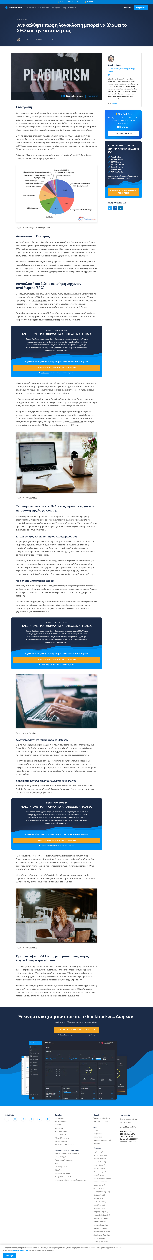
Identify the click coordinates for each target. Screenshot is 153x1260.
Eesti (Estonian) (99, 1205)
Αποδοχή (9, 1256)
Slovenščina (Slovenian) (101, 1232)
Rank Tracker (59, 1118)
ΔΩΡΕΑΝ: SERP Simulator (64, 1145)
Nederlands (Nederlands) (102, 1172)
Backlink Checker (61, 1131)
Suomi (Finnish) (99, 1208)
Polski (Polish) (98, 1175)
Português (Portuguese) (102, 1178)
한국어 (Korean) (99, 1238)
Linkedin (40, 1119)
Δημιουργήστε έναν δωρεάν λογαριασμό (57, 368)
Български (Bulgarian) (101, 1192)
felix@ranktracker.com (128, 1141)
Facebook (7, 1119)
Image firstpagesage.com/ (39, 227)
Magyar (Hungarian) (100, 1212)
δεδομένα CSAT (76, 421)
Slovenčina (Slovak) (100, 1228)
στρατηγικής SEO (39, 300)
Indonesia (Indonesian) (101, 1215)
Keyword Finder (61, 1121)
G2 (48, 1119)
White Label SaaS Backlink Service (67, 1153)
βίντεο (90, 252)
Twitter (31, 1119)
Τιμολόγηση (55, 8)
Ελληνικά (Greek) (99, 1202)
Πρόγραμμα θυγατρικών (64, 1160)
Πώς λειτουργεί (43, 8)
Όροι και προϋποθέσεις (102, 1118)
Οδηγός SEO (59, 1170)
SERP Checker (60, 1125)
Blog (64, 8)
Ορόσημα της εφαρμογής (102, 1140)
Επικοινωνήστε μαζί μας (128, 1119)
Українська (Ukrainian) (101, 1235)
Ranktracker (13, 7)
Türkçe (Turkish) (99, 1185)
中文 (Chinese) (98, 1188)
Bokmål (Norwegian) (100, 1242)
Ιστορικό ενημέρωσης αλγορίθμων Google (70, 1180)
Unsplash (33, 497)
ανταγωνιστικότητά (34, 149)
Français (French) (99, 1162)
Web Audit (59, 1128)
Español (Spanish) (99, 1158)
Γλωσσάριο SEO (61, 1167)
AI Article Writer (61, 1141)
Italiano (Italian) (99, 1165)
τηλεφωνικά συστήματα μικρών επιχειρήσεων (70, 120)
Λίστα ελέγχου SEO (62, 1138)
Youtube (15, 1119)
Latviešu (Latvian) (99, 1222)
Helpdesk (96, 1143)
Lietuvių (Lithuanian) (100, 1218)
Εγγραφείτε (140, 8)
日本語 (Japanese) (99, 1168)
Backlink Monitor (61, 1135)
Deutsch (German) (100, 1155)
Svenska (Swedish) (100, 1182)
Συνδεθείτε (127, 8)
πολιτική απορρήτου (20, 1250)
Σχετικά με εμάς (125, 1122)
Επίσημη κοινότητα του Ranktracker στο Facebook (23, 1119)
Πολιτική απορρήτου (100, 1121)
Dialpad (114, 103)
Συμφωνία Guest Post (63, 1177)
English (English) (99, 1152)
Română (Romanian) (100, 1225)
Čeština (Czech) (99, 1195)
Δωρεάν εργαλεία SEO (63, 1173)
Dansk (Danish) (98, 1198)
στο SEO (50, 149)
